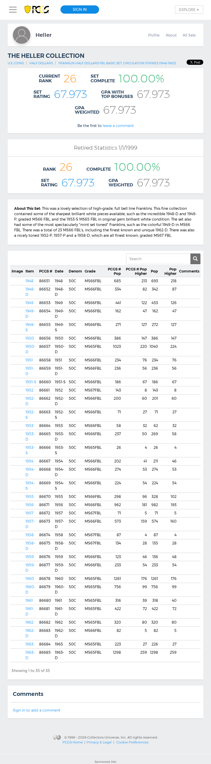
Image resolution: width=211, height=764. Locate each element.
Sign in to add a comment (36, 710)
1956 (29, 505)
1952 (29, 390)
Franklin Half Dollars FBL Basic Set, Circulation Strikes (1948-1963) (117, 63)
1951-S (30, 382)
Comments (189, 271)
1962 (29, 622)
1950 (29, 338)
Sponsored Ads (105, 761)
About (171, 35)
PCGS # (45, 271)
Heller (44, 35)
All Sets (189, 35)
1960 (29, 578)
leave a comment (118, 125)
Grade (90, 271)
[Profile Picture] (21, 35)
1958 (29, 535)
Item (29, 271)
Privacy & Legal (99, 742)
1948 (29, 281)
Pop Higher (136, 271)
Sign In (80, 9)
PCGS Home (73, 742)
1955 (29, 496)
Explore (189, 9)
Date (59, 271)
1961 (29, 600)
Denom (75, 271)
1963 (29, 644)
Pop (114, 271)
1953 (29, 425)
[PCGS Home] (39, 9)
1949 (29, 303)
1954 (29, 461)
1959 (29, 556)
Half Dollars (41, 63)
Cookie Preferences (132, 742)
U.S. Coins (16, 63)
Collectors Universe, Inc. (107, 737)
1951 (29, 360)
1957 (29, 513)
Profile (154, 35)
